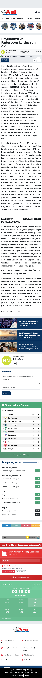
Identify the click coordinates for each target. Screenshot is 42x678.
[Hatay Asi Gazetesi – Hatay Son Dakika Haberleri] (9, 12)
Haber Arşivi (28, 660)
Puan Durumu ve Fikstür (11, 655)
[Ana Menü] (39, 12)
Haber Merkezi (19, 359)
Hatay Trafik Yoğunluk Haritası (30, 649)
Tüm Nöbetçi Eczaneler (21, 577)
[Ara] (36, 12)
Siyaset (37, 18)
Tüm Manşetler (29, 655)
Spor (13, 18)
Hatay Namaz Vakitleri (11, 648)
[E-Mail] (15, 363)
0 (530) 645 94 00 (9, 571)
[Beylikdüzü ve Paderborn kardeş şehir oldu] (21, 56)
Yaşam (29, 18)
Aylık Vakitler (7, 619)
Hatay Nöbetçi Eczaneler (7, 642)
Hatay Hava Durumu (31, 641)
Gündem (5, 18)
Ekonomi (20, 18)
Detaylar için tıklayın (21, 455)
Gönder (6, 393)
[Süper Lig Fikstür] (39, 462)
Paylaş (6, 60)
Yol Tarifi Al (22, 571)
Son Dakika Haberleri (10, 660)
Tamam (27, 675)
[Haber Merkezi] (7, 360)
